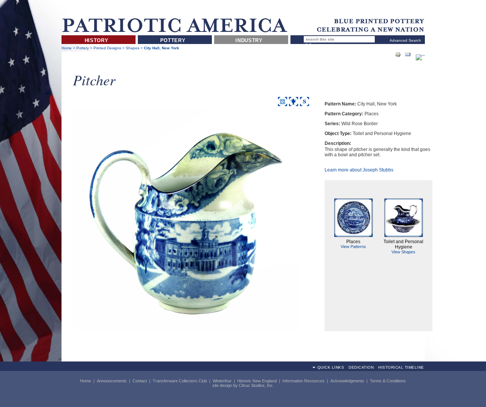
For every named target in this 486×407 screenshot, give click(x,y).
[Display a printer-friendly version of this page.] (398, 54)
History (97, 40)
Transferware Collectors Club (180, 381)
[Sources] (304, 106)
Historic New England (257, 381)
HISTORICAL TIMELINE (401, 367)
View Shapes (403, 252)
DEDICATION (361, 367)
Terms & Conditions (388, 381)
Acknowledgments (347, 381)
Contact (140, 381)
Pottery (173, 40)
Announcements (112, 381)
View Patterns (353, 246)
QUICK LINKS (330, 367)
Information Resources (303, 381)
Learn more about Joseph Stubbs (359, 170)
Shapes (132, 48)
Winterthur (222, 381)
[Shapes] (293, 106)
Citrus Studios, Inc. (256, 385)
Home (67, 48)
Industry (248, 40)
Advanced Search (405, 40)
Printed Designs (107, 48)
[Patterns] (282, 106)
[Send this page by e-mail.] (408, 54)
